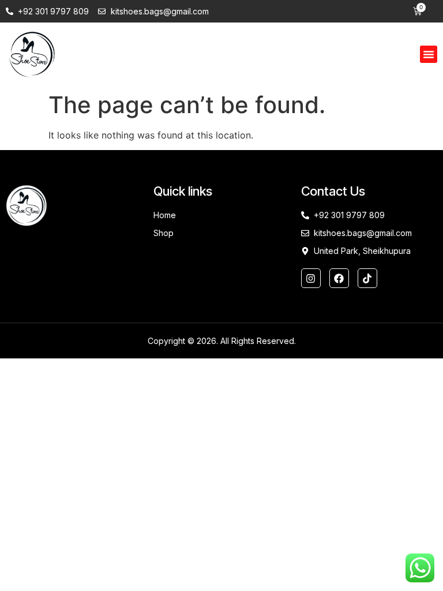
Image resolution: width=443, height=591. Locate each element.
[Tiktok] (367, 278)
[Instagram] (311, 278)
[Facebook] (339, 278)
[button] (428, 54)
